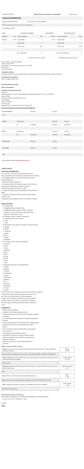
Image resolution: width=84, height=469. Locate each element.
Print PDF (4, 403)
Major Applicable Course (23, 160)
